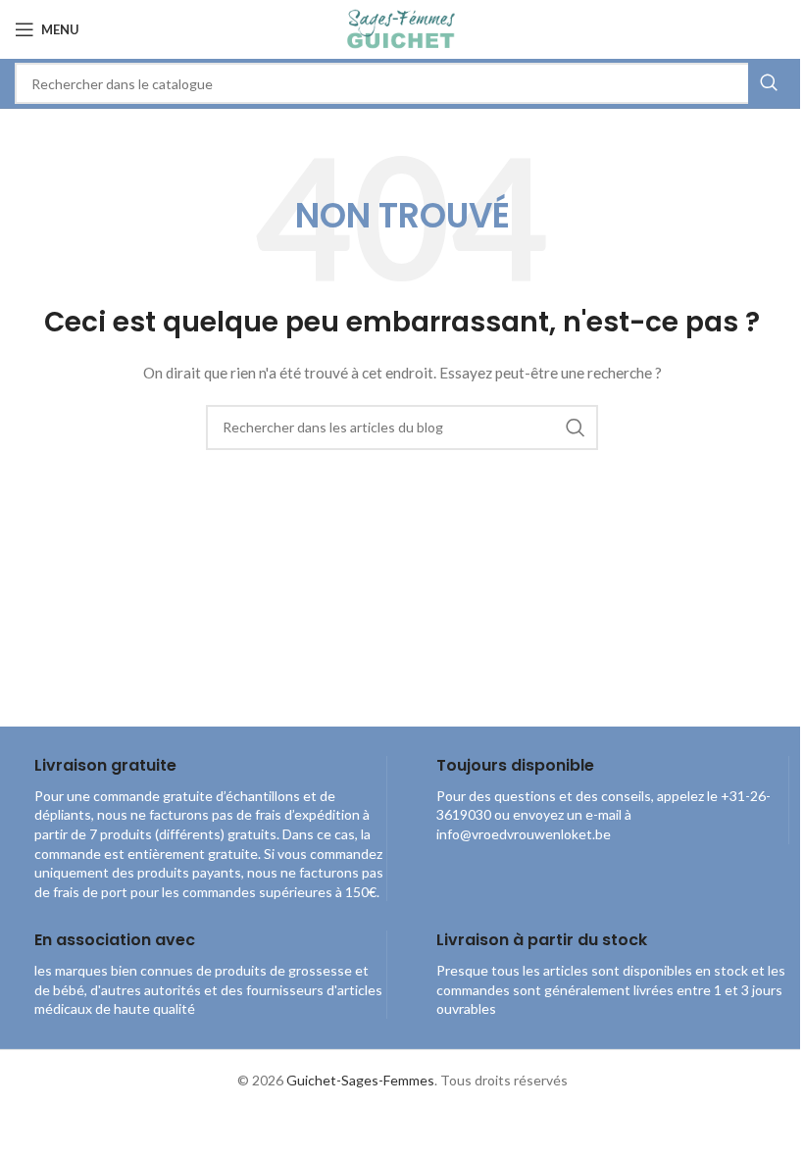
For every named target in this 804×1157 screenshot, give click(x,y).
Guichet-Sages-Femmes (360, 1080)
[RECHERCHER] (768, 83)
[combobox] (402, 83)
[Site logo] (402, 28)
